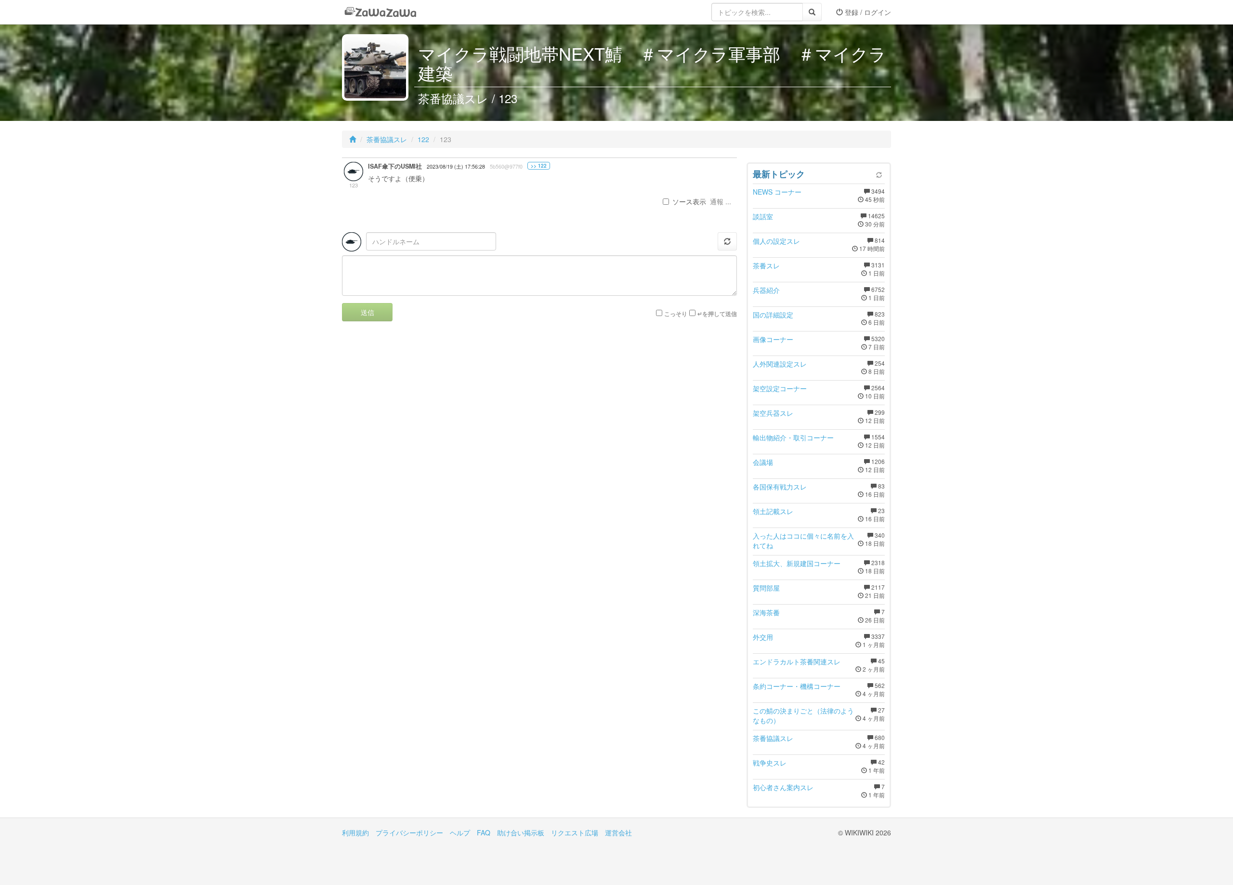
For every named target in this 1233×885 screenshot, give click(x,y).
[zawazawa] (380, 12)
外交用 (763, 637)
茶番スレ (766, 265)
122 (423, 139)
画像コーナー (773, 339)
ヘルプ (460, 832)
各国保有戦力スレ (780, 486)
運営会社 (618, 832)
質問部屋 (766, 588)
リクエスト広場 (574, 832)
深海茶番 (766, 612)
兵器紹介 (766, 290)
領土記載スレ (773, 511)
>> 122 (539, 165)
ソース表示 (689, 201)
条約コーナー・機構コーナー (796, 686)
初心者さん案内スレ (783, 787)
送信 (367, 312)
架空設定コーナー (780, 388)
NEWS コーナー (777, 192)
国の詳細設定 (773, 314)
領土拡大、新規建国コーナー (796, 563)
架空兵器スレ (773, 413)
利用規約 (355, 832)
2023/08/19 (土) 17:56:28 (456, 166)
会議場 (763, 462)
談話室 (763, 216)
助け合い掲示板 (520, 832)
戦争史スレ (770, 762)
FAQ (483, 832)
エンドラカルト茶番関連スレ (796, 661)
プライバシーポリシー (409, 832)
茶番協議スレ (387, 139)
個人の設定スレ (776, 241)
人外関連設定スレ (780, 364)
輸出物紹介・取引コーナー (793, 437)
